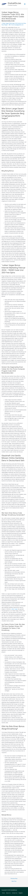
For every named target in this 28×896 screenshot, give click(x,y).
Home (3, 893)
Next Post (14, 881)
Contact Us (14, 893)
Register (21, 893)
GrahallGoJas (14, 3)
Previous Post (14, 878)
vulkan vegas (14, 609)
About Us (8, 893)
